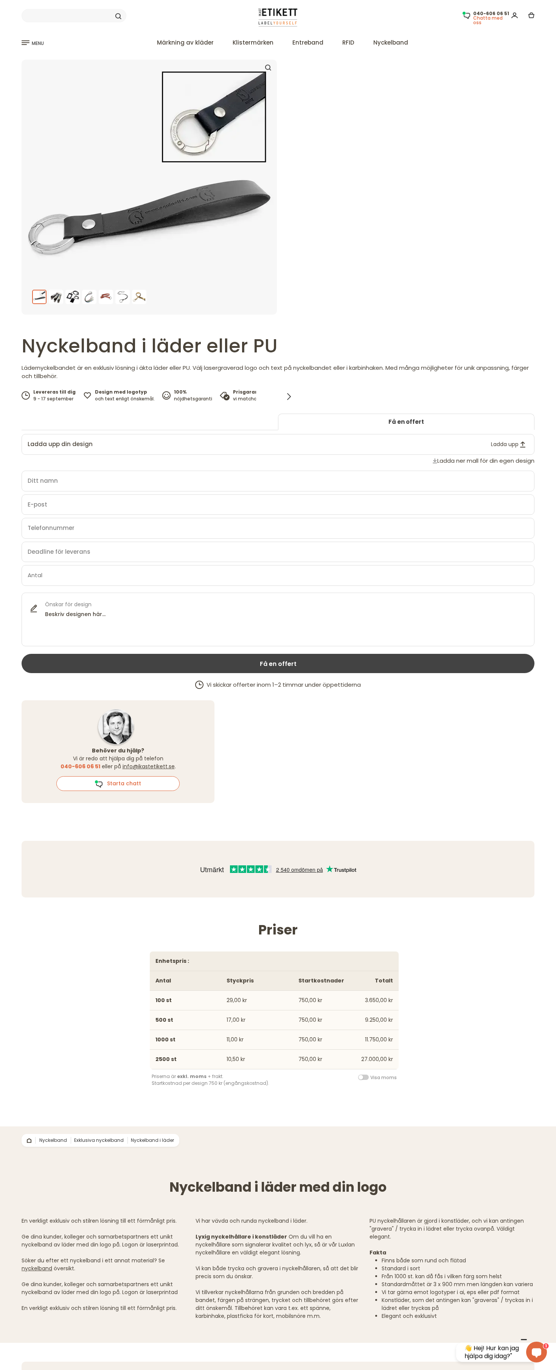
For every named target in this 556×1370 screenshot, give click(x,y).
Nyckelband (390, 42)
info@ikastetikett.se (149, 766)
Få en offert (406, 422)
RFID (348, 42)
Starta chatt (122, 783)
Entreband (307, 42)
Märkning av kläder (185, 42)
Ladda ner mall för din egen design (485, 461)
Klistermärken (253, 42)
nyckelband (37, 1268)
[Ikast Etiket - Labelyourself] (278, 18)
